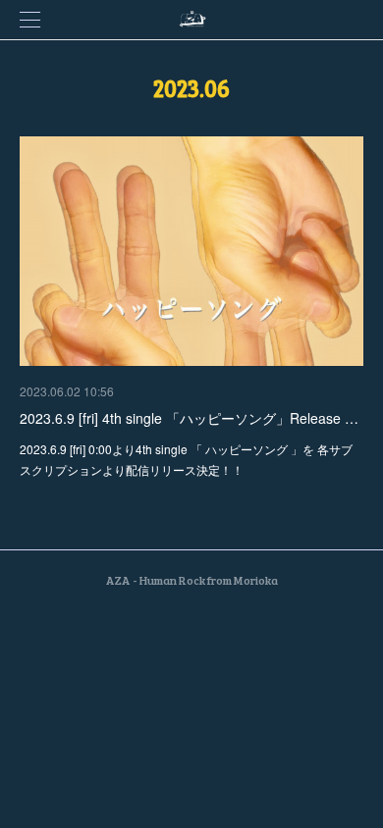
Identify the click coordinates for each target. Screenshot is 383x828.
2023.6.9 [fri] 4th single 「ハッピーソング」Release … (189, 418)
